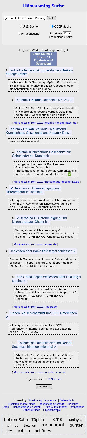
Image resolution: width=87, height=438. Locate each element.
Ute (9, 431)
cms (57, 419)
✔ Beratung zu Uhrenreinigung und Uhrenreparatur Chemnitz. (33, 190)
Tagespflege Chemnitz (51, 403)
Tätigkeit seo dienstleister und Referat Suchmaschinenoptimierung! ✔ (42, 344)
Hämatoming (34, 400)
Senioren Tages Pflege (21, 403)
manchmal (53, 425)
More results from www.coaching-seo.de (39, 372)
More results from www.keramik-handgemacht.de (45, 122)
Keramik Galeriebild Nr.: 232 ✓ (44, 100)
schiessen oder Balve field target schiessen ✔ (43, 251)
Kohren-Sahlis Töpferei (25, 419)
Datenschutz (67, 400)
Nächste (56, 379)
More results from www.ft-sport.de (35, 306)
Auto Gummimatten (56, 406)
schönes (43, 430)
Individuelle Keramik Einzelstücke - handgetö (39, 72)
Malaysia (76, 420)
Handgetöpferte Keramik (27, 406)
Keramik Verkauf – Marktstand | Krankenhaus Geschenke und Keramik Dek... (38, 130)
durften (76, 425)
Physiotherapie (52, 410)
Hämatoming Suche (43, 5)
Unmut (13, 425)
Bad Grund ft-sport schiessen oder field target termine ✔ (46, 278)
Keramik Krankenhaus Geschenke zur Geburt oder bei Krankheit (41, 154)
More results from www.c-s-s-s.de (35, 244)
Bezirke (29, 425)
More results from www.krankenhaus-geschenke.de (46, 181)
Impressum (50, 400)
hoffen (24, 430)
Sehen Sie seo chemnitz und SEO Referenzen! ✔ (42, 315)
